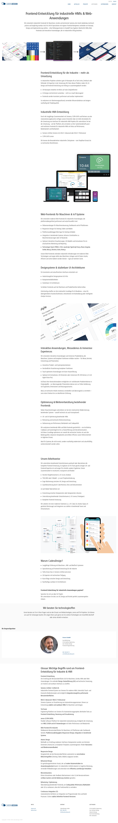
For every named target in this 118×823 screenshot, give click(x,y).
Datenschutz (34, 810)
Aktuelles (76, 4)
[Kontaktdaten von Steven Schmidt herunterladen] (49, 644)
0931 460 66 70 (66, 652)
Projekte (85, 4)
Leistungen (94, 4)
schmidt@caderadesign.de (68, 654)
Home (69, 4)
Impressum (33, 808)
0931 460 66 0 (63, 810)
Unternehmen (104, 4)
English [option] (114, 1)
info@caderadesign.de (65, 812)
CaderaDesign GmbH (65, 808)
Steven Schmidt (67, 637)
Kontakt (114, 4)
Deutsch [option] (110, 1)
